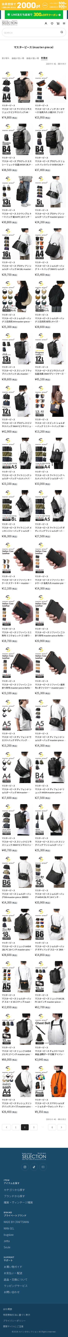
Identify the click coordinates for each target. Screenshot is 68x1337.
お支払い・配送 (13, 1273)
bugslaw (9, 1235)
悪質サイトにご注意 (13, 1326)
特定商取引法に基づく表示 (16, 1314)
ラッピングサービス (16, 1286)
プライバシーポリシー (14, 1320)
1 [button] (15, 1127)
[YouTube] (43, 1167)
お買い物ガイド (13, 1267)
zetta (7, 1241)
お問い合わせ (12, 1292)
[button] (64, 23)
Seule (7, 1247)
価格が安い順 (18, 58)
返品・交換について (16, 1279)
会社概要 (7, 1309)
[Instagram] (25, 1167)
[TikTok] (34, 1167)
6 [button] (52, 1127)
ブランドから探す (14, 1196)
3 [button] (33, 1127)
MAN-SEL (9, 1228)
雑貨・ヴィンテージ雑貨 (18, 1202)
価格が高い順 (32, 58)
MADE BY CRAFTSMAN (16, 1222)
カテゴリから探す (14, 1190)
